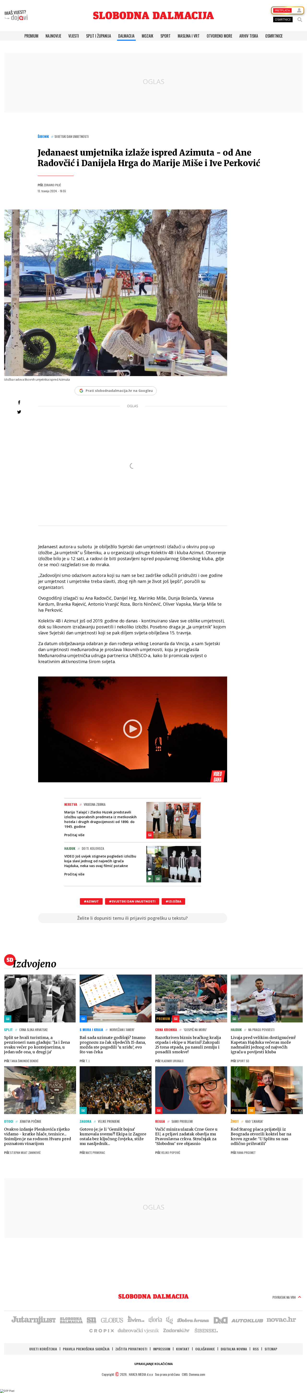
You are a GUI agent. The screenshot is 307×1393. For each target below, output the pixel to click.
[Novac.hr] (281, 1320)
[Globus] (112, 1320)
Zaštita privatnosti (131, 1348)
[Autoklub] (247, 1320)
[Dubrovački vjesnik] (139, 1330)
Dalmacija (126, 36)
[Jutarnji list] (33, 1320)
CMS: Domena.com (193, 1374)
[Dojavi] (16, 16)
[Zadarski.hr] (176, 1330)
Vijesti (73, 36)
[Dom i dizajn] (220, 1320)
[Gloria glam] (169, 1320)
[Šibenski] (206, 1330)
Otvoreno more (219, 36)
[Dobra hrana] (193, 1320)
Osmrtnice (274, 36)
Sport (165, 36)
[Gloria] (155, 1320)
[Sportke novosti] (91, 1320)
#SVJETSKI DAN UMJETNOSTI (132, 901)
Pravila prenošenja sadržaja (86, 1348)
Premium (31, 36)
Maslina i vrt (189, 36)
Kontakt (182, 1348)
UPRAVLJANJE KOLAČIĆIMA (153, 1364)
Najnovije (53, 36)
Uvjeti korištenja (43, 1348)
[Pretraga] (300, 19)
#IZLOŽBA (173, 901)
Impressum (161, 1348)
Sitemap (271, 1348)
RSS (256, 1348)
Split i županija (98, 36)
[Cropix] (101, 1330)
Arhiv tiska (248, 36)
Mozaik (147, 36)
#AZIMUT (91, 901)
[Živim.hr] (136, 1320)
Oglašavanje (205, 1348)
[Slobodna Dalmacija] (153, 15)
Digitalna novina (234, 1348)
